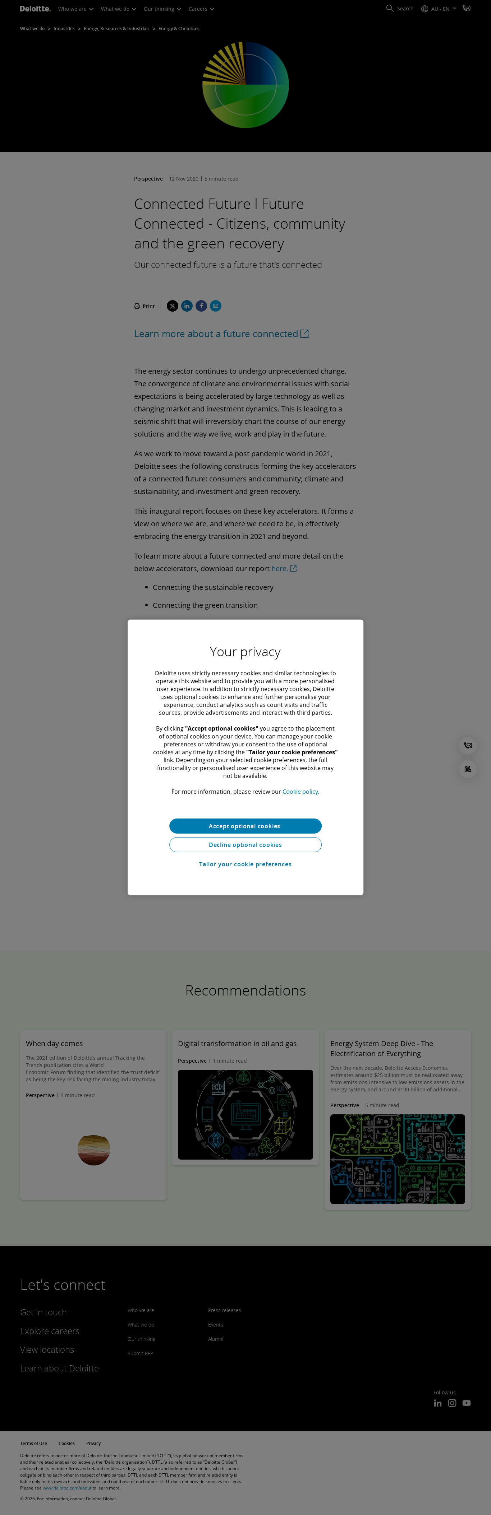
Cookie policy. (301, 792)
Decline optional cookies (245, 845)
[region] (245, 757)
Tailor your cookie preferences (245, 864)
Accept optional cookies (245, 826)
